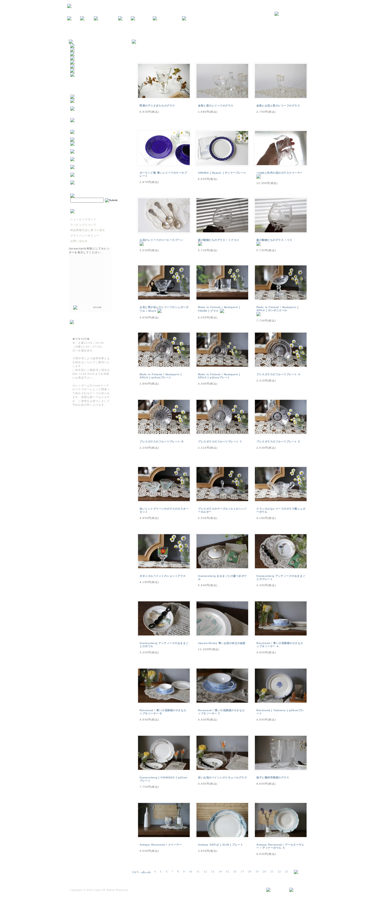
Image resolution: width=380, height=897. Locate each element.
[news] (73, 18)
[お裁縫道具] (79, 70)
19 (257, 871)
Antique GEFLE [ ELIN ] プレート (220, 844)
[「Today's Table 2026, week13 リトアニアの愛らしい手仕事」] (95, 178)
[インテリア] (79, 54)
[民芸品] (76, 58)
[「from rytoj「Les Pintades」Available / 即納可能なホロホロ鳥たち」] (95, 127)
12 (205, 871)
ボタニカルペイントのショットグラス (163, 575)
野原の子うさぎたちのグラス (157, 105)
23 (286, 871)
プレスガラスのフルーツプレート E (278, 441)
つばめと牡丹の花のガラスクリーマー (279, 172)
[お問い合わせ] (294, 14)
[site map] (275, 890)
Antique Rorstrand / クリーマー (161, 844)
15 (227, 871)
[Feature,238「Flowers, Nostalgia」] (95, 186)
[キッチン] (78, 45)
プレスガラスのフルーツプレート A (278, 374)
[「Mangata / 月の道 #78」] (91, 139)
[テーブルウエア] (82, 50)
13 (212, 871)
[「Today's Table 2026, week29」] (95, 135)
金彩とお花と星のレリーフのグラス (278, 105)
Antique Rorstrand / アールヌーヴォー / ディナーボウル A (280, 846)
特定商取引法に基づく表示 (87, 230)
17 (242, 871)
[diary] (124, 18)
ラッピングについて (83, 224)
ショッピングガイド (83, 219)
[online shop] (106, 18)
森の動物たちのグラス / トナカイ (218, 240)
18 (249, 871)
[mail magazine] (167, 18)
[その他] (76, 74)
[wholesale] (192, 18)
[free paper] (142, 18)
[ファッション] (81, 66)
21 (271, 871)
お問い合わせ (79, 241)
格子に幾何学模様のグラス (272, 777)
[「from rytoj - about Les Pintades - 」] (95, 104)
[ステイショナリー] (84, 62)
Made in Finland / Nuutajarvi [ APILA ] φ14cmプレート (161, 376)
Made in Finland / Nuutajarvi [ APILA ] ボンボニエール (277, 309)
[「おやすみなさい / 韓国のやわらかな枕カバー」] (95, 155)
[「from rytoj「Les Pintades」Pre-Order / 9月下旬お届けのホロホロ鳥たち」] (95, 116)
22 (279, 871)
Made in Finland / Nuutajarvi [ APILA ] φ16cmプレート (219, 376)
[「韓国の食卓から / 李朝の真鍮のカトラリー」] (95, 147)
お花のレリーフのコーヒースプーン (161, 240)
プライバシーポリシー (84, 235)
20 (264, 871)
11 (198, 871)
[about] (87, 18)
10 (190, 871)
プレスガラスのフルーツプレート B (162, 441)
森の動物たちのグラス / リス (274, 240)
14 (220, 871)
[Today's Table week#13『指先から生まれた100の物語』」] (95, 170)
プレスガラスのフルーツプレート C (220, 441)
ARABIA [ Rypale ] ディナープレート (222, 172)
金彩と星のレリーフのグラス (215, 105)
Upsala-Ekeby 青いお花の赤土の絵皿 (222, 643)
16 (235, 871)
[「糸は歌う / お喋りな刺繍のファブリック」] (95, 163)
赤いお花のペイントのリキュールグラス (222, 777)
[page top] (299, 890)
